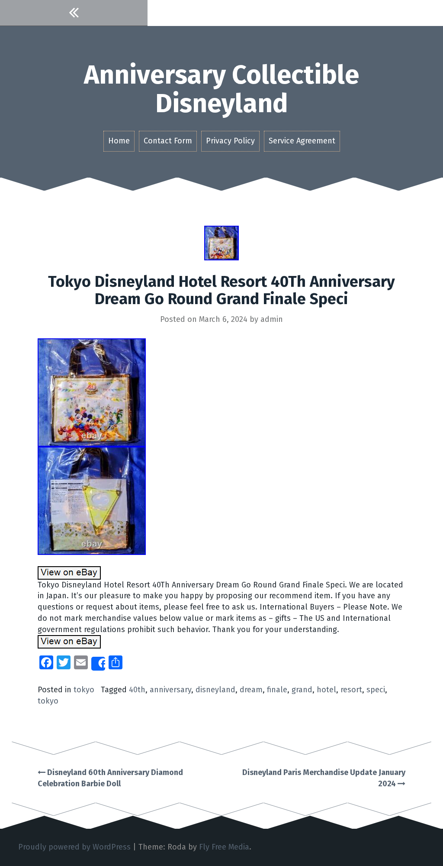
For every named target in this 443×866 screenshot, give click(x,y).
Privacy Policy (230, 141)
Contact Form (168, 141)
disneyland (215, 689)
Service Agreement (302, 141)
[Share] (98, 664)
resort (351, 689)
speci (375, 689)
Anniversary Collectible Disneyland (221, 89)
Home (119, 141)
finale (277, 689)
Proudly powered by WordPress (74, 847)
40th (137, 689)
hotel (326, 689)
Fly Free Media (224, 847)
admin (271, 319)
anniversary (170, 689)
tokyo (84, 689)
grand (302, 689)
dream (251, 689)
